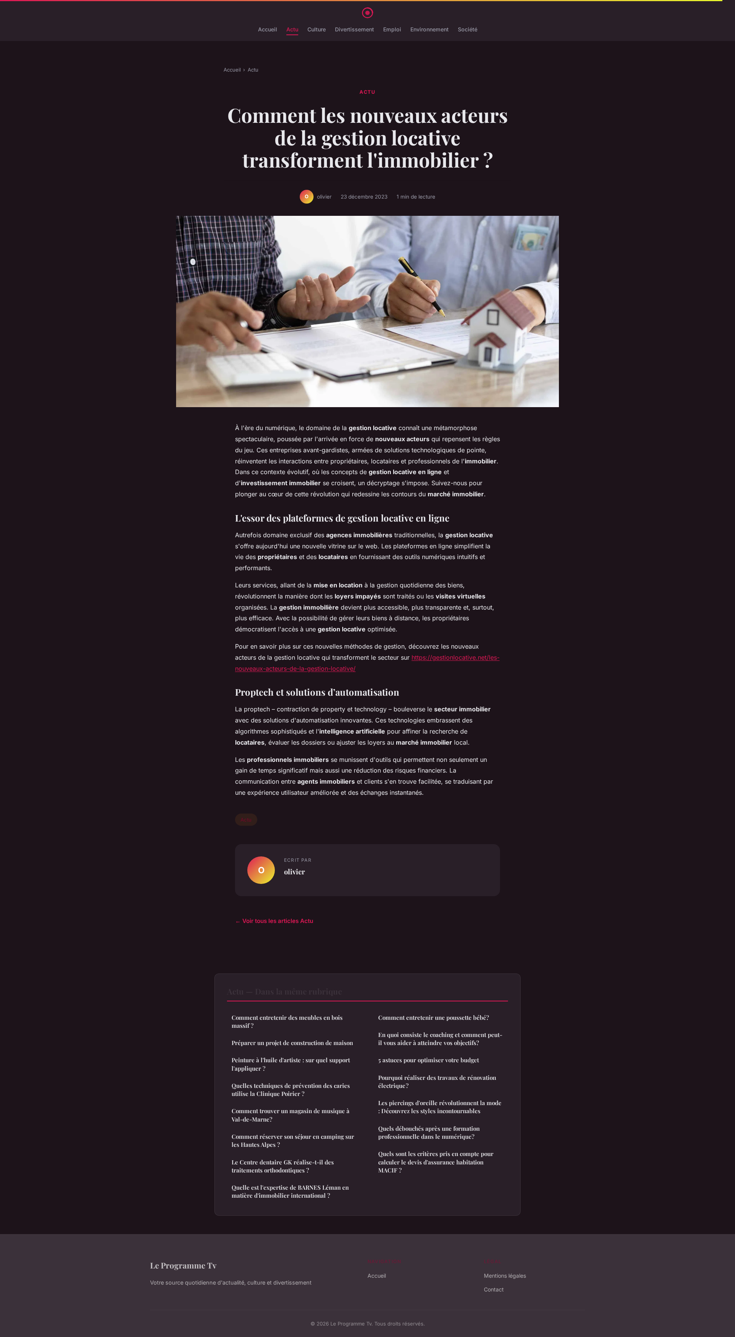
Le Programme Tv (183, 1265)
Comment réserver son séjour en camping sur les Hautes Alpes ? (293, 1140)
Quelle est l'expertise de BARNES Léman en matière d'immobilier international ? (290, 1191)
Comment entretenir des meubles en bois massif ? (287, 1021)
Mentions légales (505, 1275)
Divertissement (354, 29)
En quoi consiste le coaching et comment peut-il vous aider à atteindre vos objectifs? (440, 1039)
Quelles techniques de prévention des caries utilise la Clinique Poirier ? (291, 1089)
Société (467, 29)
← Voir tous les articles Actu (274, 920)
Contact (494, 1289)
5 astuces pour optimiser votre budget (428, 1060)
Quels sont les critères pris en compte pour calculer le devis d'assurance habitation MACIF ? (435, 1162)
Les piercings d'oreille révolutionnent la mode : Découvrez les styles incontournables (439, 1107)
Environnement (429, 29)
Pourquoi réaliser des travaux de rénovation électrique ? (437, 1081)
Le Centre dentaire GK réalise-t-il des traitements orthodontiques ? (283, 1166)
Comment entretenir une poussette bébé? (433, 1017)
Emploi (392, 29)
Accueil (267, 29)
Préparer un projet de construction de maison (292, 1043)
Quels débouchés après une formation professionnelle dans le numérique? (429, 1132)
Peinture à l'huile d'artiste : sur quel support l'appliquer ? (291, 1064)
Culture (316, 29)
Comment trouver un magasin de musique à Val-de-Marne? (291, 1115)
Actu (292, 29)
